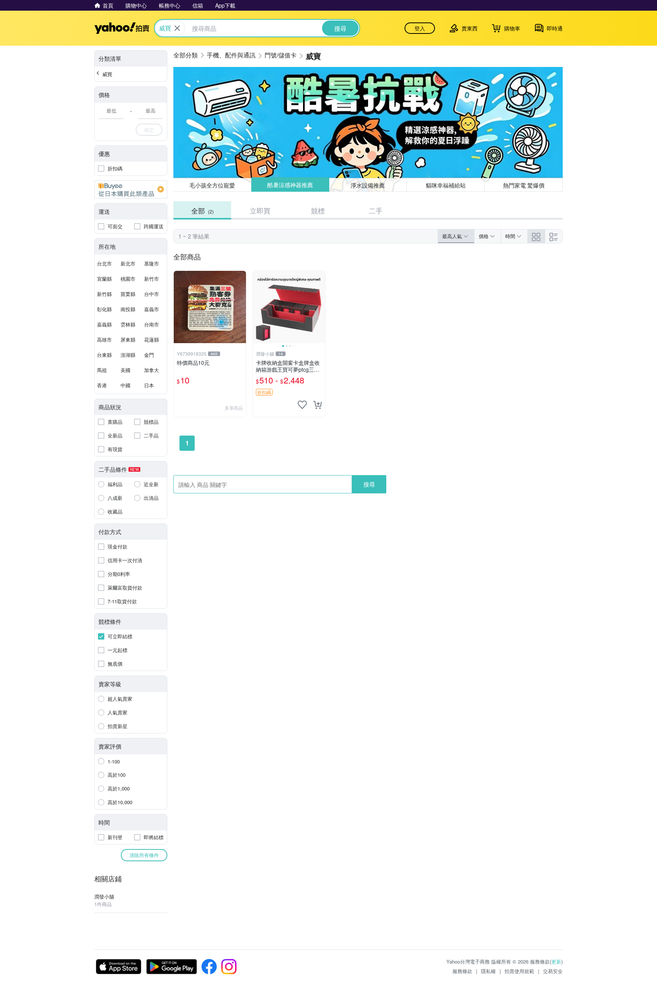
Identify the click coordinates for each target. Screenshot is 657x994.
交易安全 (553, 971)
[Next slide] (320, 306)
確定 (149, 129)
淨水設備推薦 (368, 185)
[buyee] (130, 189)
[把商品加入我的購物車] (317, 404)
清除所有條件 (144, 855)
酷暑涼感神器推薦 (290, 185)
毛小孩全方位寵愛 (212, 185)
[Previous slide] (258, 306)
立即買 (260, 210)
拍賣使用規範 (519, 971)
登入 (419, 28)
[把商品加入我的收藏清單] (302, 404)
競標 (318, 210)
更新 (556, 961)
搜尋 (369, 484)
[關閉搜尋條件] (177, 28)
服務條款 (462, 971)
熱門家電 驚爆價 (523, 185)
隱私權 (488, 971)
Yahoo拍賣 (121, 28)
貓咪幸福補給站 (446, 185)
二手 (375, 210)
